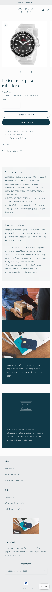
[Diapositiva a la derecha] (31, 72)
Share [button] (7, 144)
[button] (3, 10)
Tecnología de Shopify (34, 588)
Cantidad (5, 100)
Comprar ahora (26, 122)
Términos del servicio (14, 474)
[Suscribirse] (44, 571)
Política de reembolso (14, 480)
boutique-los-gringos (22, 588)
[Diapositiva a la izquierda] (20, 72)
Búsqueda (9, 468)
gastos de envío (10, 95)
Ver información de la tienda (18, 138)
